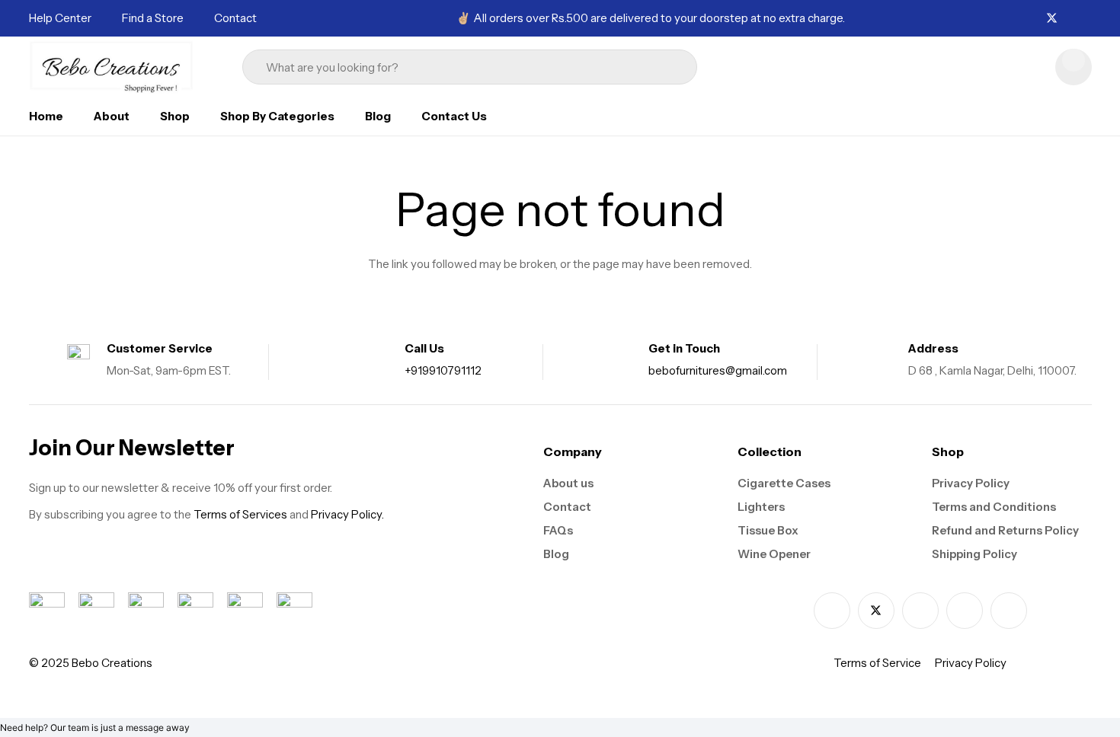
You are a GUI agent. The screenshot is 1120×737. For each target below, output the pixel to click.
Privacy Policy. (347, 514)
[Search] (664, 67)
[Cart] (1073, 67)
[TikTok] (1087, 18)
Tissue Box (768, 530)
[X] (1052, 18)
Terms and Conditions (994, 506)
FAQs (558, 530)
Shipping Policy (974, 554)
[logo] (112, 67)
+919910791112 (443, 370)
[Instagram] (1070, 18)
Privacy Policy (971, 483)
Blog (556, 554)
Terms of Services (240, 514)
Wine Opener (774, 554)
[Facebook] (1033, 18)
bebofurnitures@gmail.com (717, 370)
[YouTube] (1008, 610)
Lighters (761, 506)
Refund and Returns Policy (1005, 530)
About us (568, 483)
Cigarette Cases (784, 483)
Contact (567, 506)
